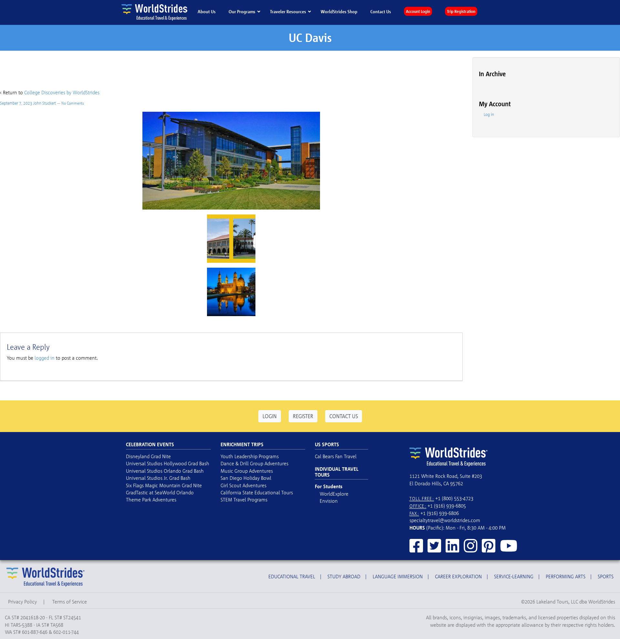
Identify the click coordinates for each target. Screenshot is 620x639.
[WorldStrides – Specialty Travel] (155, 12)
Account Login (418, 11)
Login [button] (270, 416)
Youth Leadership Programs (250, 456)
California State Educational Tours (257, 492)
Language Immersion (398, 576)
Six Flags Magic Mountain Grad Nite (164, 485)
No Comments (72, 103)
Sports (606, 576)
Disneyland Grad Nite (148, 456)
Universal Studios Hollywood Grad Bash (167, 463)
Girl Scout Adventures (243, 485)
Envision (329, 501)
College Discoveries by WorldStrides (61, 92)
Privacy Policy (22, 601)
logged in (45, 358)
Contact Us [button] (343, 416)
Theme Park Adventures (151, 499)
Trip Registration (461, 11)
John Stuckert (44, 103)
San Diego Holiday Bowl (246, 478)
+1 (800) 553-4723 (454, 498)
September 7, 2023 (16, 103)
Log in (489, 114)
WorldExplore (334, 493)
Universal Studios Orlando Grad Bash (165, 471)
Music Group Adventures (247, 471)
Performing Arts (565, 576)
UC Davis (310, 38)
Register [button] (303, 416)
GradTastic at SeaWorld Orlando (160, 492)
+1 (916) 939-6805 (447, 505)
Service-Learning (513, 576)
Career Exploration (458, 576)
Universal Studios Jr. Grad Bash (158, 478)
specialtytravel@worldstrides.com (444, 520)
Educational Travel (291, 576)
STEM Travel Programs (244, 499)
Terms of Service (69, 601)
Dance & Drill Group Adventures (254, 463)
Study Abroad (343, 576)
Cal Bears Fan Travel (335, 456)
